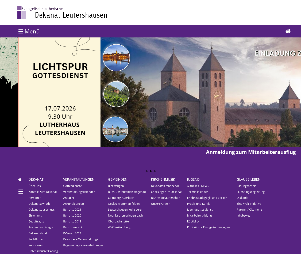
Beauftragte (36, 221)
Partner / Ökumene (249, 209)
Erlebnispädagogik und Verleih (207, 198)
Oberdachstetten (119, 221)
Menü (31, 31)
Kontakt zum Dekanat (43, 192)
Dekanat (36, 179)
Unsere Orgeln (160, 204)
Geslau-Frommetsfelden (124, 204)
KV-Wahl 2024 (72, 233)
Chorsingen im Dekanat (166, 192)
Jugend (193, 179)
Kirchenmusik (163, 179)
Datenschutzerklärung (43, 251)
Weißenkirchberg (119, 227)
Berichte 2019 (72, 221)
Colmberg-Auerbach (121, 198)
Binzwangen (116, 186)
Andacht (68, 198)
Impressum (36, 245)
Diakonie (242, 198)
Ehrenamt (35, 215)
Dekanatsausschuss (42, 209)
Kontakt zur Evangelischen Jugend (209, 227)
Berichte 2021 (72, 209)
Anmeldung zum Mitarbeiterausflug (150, 151)
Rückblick (193, 221)
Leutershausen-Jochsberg (125, 209)
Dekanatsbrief (38, 233)
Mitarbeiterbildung (199, 215)
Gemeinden (117, 179)
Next (4, 87)
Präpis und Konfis (198, 204)
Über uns (35, 186)
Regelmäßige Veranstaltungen (83, 245)
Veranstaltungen (78, 179)
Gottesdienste (72, 186)
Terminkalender (197, 192)
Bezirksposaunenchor (165, 198)
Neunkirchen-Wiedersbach (125, 215)
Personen (35, 198)
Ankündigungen (73, 204)
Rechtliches (36, 239)
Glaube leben (248, 179)
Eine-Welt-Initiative (249, 204)
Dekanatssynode (40, 204)
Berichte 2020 (72, 215)
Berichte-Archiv (73, 227)
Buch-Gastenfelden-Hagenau (127, 192)
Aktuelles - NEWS (198, 186)
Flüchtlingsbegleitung (251, 192)
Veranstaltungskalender (79, 192)
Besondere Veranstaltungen (81, 239)
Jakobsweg (243, 215)
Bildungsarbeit (246, 186)
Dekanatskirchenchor (165, 186)
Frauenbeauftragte (41, 227)
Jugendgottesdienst (200, 209)
